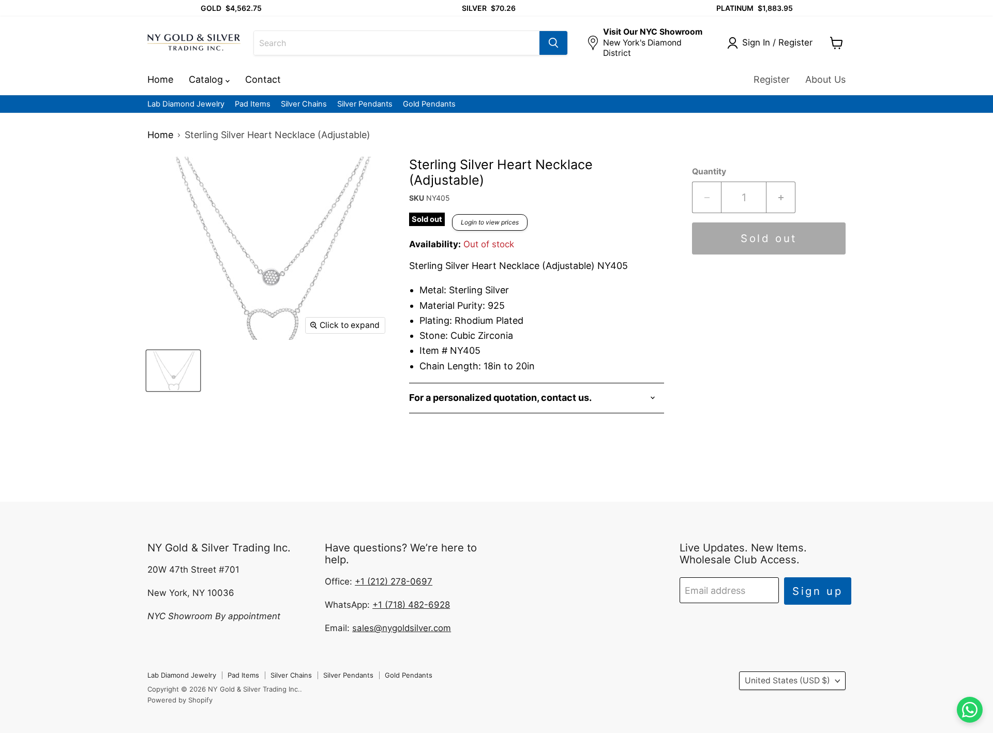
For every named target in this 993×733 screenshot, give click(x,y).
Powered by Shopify (180, 700)
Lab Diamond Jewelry (185, 104)
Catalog (207, 79)
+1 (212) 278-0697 (393, 581)
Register (772, 79)
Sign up (817, 591)
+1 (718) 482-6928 (411, 605)
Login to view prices (490, 222)
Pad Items (252, 104)
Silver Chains (304, 104)
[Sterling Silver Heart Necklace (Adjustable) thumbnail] (173, 370)
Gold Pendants (429, 104)
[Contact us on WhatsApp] (970, 710)
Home (160, 79)
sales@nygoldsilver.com (401, 628)
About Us (825, 79)
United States (787, 680)
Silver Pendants (365, 104)
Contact (263, 79)
